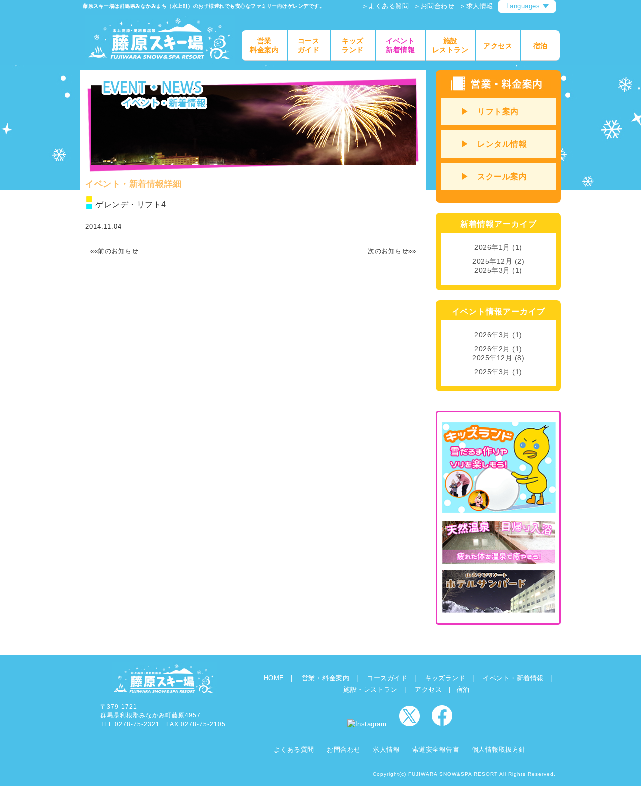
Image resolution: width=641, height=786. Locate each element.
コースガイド (387, 678)
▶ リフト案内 (490, 111)
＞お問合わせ (434, 6)
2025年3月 (492, 270)
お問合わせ (344, 749)
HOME (274, 678)
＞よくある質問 (385, 6)
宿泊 (463, 689)
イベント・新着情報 (513, 678)
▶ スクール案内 (494, 176)
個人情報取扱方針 (499, 749)
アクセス (428, 689)
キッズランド (445, 678)
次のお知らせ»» (392, 251)
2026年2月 (492, 349)
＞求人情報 (476, 6)
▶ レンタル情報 (494, 144)
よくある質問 (294, 749)
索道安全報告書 (436, 749)
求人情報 (386, 749)
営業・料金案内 (326, 678)
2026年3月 (492, 335)
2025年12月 (492, 261)
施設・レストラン (370, 689)
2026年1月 (492, 247)
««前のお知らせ (114, 251)
